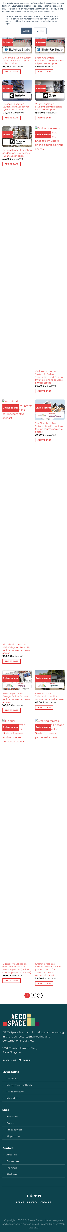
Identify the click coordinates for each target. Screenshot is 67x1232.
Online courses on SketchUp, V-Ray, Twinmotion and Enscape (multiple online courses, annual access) (49, 377)
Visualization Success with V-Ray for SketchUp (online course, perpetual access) (16, 648)
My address (13, 1098)
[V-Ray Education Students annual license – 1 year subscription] (50, 90)
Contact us (13, 1161)
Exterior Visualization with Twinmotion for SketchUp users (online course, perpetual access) (16, 968)
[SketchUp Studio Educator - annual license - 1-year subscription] (50, 44)
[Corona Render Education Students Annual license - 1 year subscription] (17, 136)
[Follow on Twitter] (35, 1196)
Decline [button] (40, 30)
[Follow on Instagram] (31, 1196)
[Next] (40, 995)
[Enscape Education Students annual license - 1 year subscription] (17, 90)
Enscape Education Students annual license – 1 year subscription (16, 107)
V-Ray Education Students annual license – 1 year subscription (49, 107)
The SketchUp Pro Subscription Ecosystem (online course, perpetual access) (49, 427)
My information (15, 1091)
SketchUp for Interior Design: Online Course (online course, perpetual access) (16, 697)
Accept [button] (26, 30)
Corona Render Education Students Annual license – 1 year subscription (17, 153)
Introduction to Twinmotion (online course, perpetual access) (49, 696)
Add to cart (11, 71)
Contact (7, 1148)
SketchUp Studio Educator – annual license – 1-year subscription (49, 60)
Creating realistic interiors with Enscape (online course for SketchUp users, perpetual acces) (47, 970)
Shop (5, 1109)
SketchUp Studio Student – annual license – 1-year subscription (16, 60)
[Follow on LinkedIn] (39, 1196)
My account (10, 1071)
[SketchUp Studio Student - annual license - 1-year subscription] (17, 44)
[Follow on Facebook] (27, 1196)
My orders (12, 1078)
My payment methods (19, 1085)
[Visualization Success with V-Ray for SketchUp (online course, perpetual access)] (17, 520)
